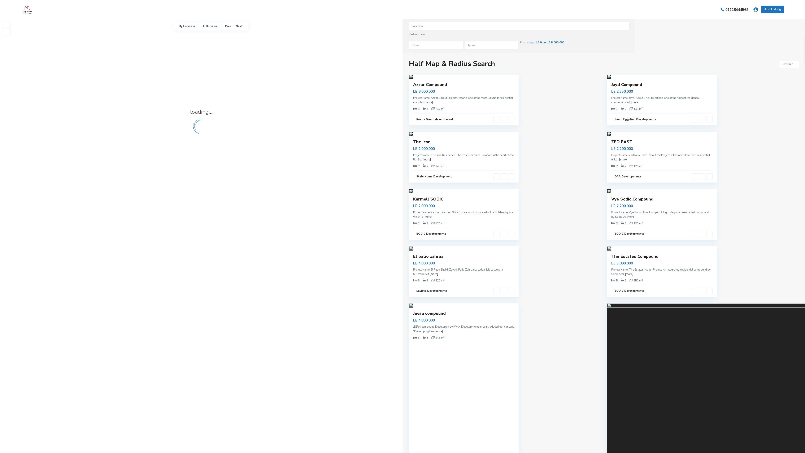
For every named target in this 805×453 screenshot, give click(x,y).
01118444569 (736, 9)
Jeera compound (429, 313)
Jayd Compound (626, 84)
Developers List (410, 9)
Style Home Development (434, 176)
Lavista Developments (431, 291)
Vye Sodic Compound (632, 199)
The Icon (422, 142)
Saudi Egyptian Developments (635, 119)
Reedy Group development (434, 119)
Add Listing (772, 9)
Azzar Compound (430, 84)
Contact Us (438, 9)
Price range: (527, 42)
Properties (382, 9)
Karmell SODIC (428, 199)
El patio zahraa (428, 256)
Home (361, 9)
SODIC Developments (431, 234)
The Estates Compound (634, 256)
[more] (429, 102)
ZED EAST (621, 142)
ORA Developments (627, 176)
